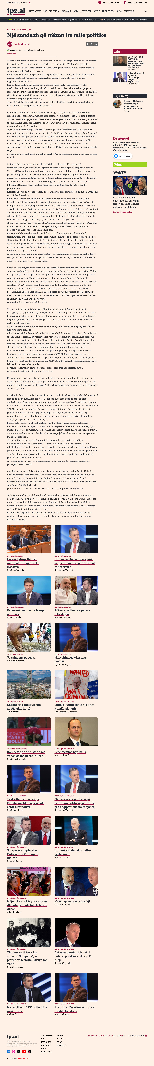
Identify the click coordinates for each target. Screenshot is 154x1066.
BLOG (119, 11)
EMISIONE (129, 11)
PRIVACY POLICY (107, 1036)
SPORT (97, 11)
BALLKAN (66, 11)
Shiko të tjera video (122, 212)
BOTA (75, 11)
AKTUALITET (35, 11)
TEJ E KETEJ (108, 11)
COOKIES (121, 1036)
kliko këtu (131, 148)
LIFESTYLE (86, 11)
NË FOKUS (54, 11)
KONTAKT (92, 1036)
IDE (45, 11)
